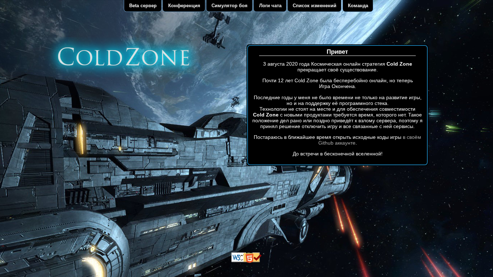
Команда (358, 5)
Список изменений (314, 5)
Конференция (184, 5)
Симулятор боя (229, 5)
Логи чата (270, 5)
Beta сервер (143, 5)
